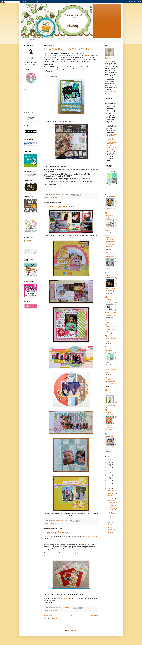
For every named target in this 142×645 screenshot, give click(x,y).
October (110, 496)
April (109, 527)
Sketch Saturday (110, 338)
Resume (33, 39)
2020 (108, 465)
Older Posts (94, 616)
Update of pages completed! (59, 206)
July (109, 519)
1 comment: (64, 520)
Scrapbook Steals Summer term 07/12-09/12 (111, 143)
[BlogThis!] (74, 195)
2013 (108, 483)
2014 (108, 480)
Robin (93, 181)
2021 (108, 462)
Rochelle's (88, 55)
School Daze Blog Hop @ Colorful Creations (67, 49)
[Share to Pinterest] (80, 195)
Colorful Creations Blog (89, 536)
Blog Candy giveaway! (56, 532)
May (109, 525)
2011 (108, 488)
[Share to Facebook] (78, 195)
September (111, 498)
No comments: (66, 607)
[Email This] (72, 195)
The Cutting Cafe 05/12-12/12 (111, 139)
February (111, 532)
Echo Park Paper (110, 369)
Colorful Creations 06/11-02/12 (111, 148)
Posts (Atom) (56, 619)
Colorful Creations (66, 59)
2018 (108, 470)
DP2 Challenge (110, 436)
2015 (108, 478)
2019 (108, 467)
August (110, 517)
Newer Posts (48, 616)
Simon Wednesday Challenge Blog (110, 239)
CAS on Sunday (110, 197)
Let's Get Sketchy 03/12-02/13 (111, 135)
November (111, 493)
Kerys (109, 58)
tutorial (81, 69)
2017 (108, 473)
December (111, 490)
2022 (108, 460)
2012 (108, 485)
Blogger (74, 631)
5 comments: (65, 194)
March (110, 530)
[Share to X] (76, 195)
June (110, 522)
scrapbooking (52, 523)
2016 (108, 475)
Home (24, 39)
